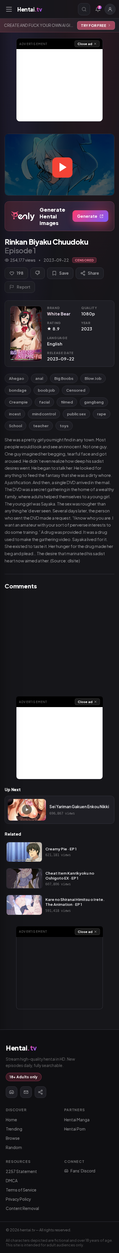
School (15, 425)
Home (11, 1119)
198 (20, 273)
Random (14, 1147)
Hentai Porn (74, 1128)
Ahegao (16, 378)
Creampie (18, 402)
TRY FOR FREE (93, 25)
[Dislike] (37, 273)
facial (44, 402)
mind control (44, 414)
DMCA (12, 1180)
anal (39, 378)
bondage (18, 390)
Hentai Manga (77, 1119)
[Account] (110, 9)
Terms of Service (21, 1189)
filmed (67, 402)
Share (93, 273)
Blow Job (93, 378)
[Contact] (26, 1092)
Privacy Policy (18, 1199)
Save (64, 273)
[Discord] (11, 1092)
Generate (87, 216)
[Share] (40, 1092)
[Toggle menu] (8, 9)
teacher (41, 425)
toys (64, 425)
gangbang (94, 402)
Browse (13, 1138)
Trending (14, 1128)
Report (23, 287)
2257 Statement (21, 1171)
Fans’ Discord (82, 1170)
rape (101, 414)
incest (15, 414)
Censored (75, 390)
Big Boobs (63, 378)
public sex (76, 414)
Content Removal (22, 1208)
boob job (46, 390)
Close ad (84, 44)
